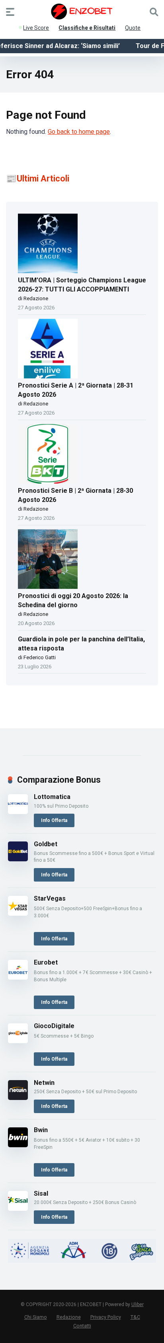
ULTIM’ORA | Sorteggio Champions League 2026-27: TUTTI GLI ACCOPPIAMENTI (82, 284)
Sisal (41, 1193)
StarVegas (50, 898)
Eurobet (46, 962)
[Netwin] (18, 1098)
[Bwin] (18, 1145)
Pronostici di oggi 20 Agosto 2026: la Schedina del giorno (73, 600)
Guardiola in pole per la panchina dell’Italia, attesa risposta (81, 643)
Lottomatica (52, 797)
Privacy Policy (105, 1317)
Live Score (36, 26)
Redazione (69, 1317)
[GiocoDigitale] (18, 1041)
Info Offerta (54, 820)
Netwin (44, 1082)
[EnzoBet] (81, 11)
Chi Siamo (35, 1317)
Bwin (41, 1130)
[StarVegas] (18, 913)
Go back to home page (79, 131)
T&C (135, 1317)
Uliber (137, 1304)
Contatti (82, 1326)
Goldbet (45, 844)
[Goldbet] (18, 859)
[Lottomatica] (18, 812)
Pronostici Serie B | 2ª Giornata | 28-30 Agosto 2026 (75, 495)
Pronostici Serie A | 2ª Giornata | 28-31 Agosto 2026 (75, 390)
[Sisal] (18, 1208)
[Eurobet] (18, 977)
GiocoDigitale (54, 1026)
